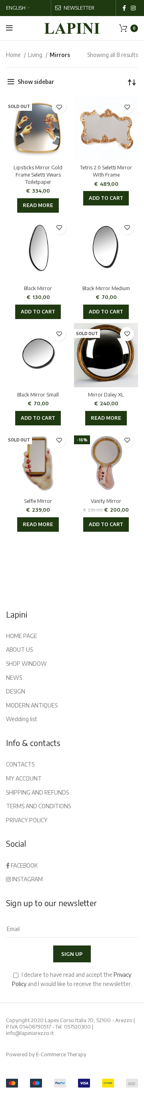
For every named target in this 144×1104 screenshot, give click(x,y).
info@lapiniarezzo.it (30, 1033)
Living (36, 54)
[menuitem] (18, 8)
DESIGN (15, 691)
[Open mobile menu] (9, 28)
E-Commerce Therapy (61, 1054)
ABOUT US (19, 649)
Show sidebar (36, 81)
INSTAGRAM (27, 879)
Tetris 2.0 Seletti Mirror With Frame (106, 171)
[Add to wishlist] (59, 107)
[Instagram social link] (133, 8)
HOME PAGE (21, 635)
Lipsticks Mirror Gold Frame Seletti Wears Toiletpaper (38, 174)
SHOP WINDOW (26, 663)
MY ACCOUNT (24, 778)
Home (14, 54)
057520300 (77, 1026)
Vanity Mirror (106, 501)
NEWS (14, 677)
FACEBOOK (24, 865)
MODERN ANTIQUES (32, 705)
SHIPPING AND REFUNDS (37, 792)
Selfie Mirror (38, 501)
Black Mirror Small (38, 394)
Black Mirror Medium (106, 288)
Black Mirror (38, 288)
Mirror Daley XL (106, 394)
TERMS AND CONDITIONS (38, 806)
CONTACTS (20, 764)
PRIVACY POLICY (27, 820)
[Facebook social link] (124, 8)
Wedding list (21, 719)
